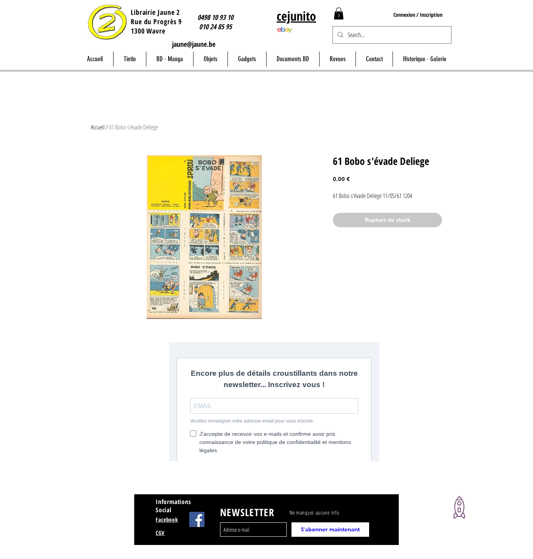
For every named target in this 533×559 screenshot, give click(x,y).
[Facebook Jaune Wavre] (196, 519)
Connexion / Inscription (417, 14)
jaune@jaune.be (193, 44)
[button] (339, 13)
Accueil (98, 127)
